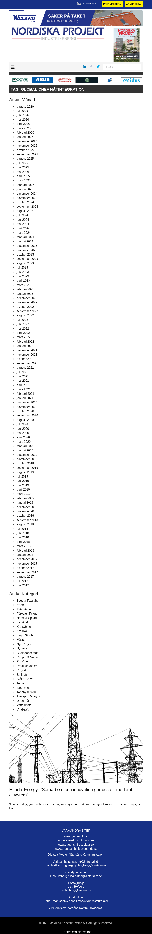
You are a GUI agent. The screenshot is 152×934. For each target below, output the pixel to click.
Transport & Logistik (30, 696)
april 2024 (23, 228)
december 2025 (27, 141)
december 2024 (27, 193)
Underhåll (23, 700)
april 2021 (23, 385)
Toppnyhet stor (26, 692)
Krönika (22, 631)
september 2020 (27, 415)
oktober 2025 (25, 150)
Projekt (21, 670)
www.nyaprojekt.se (76, 836)
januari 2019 (25, 502)
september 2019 (27, 467)
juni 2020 (23, 428)
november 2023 (27, 250)
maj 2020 (23, 433)
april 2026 (23, 123)
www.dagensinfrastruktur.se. (76, 844)
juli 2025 (22, 163)
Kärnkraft (23, 622)
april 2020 (23, 437)
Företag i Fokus (27, 613)
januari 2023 (25, 293)
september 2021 (27, 363)
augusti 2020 (25, 420)
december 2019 (27, 454)
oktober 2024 (25, 202)
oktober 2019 (25, 463)
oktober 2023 (25, 254)
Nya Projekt (24, 644)
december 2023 (27, 245)
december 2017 (27, 559)
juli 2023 (22, 267)
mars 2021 (24, 389)
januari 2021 (25, 398)
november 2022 (27, 302)
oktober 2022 (25, 306)
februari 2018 (25, 550)
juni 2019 (23, 480)
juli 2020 (22, 424)
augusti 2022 (25, 315)
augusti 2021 (25, 367)
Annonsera (133, 4)
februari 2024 (25, 237)
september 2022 (27, 311)
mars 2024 (24, 232)
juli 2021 (22, 372)
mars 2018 (24, 546)
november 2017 (27, 563)
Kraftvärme (24, 626)
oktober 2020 (25, 411)
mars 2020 (24, 441)
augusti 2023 (25, 263)
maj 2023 (23, 276)
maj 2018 (23, 537)
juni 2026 (23, 115)
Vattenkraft (24, 705)
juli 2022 (22, 319)
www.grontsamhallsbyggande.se (76, 848)
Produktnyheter (27, 666)
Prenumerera (112, 4)
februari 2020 (25, 446)
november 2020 (27, 406)
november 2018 (27, 511)
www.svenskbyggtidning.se (76, 840)
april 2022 (23, 332)
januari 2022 (25, 345)
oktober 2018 (25, 515)
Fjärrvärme (24, 609)
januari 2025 (25, 189)
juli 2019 (22, 476)
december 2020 (27, 402)
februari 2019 (25, 498)
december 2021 (27, 350)
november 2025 (27, 145)
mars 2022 (24, 337)
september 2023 (27, 258)
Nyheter (22, 648)
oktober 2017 (25, 567)
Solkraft (22, 674)
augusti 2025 (25, 158)
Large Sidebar (26, 635)
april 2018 (23, 541)
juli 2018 (22, 528)
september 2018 (27, 520)
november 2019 (27, 459)
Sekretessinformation (77, 931)
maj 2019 (23, 485)
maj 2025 (23, 171)
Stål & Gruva (25, 679)
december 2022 (27, 298)
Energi (21, 604)
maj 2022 (23, 328)
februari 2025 (25, 184)
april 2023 (23, 280)
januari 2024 (25, 241)
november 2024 (27, 197)
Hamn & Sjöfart (27, 618)
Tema (20, 683)
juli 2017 (22, 580)
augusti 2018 (25, 524)
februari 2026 (25, 132)
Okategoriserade (28, 652)
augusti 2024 (25, 211)
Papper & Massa (28, 657)
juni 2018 (23, 533)
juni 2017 (23, 585)
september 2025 (27, 154)
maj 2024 (23, 224)
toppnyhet (23, 687)
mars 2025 (24, 180)
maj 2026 (23, 119)
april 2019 (23, 489)
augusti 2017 (25, 576)
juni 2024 (23, 219)
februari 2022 (25, 341)
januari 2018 (25, 554)
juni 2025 (23, 167)
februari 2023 (25, 289)
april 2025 (23, 176)
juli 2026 (22, 110)
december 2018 (27, 507)
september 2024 (27, 206)
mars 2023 (24, 285)
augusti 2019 (25, 472)
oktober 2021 (25, 358)
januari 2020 (25, 450)
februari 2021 (25, 393)
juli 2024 (22, 215)
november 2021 (27, 354)
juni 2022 (23, 324)
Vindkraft (22, 709)
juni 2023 (23, 272)
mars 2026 (24, 128)
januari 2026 (25, 136)
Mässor (21, 639)
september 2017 (27, 572)
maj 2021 (23, 380)
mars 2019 (24, 493)
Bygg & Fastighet (28, 600)
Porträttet (23, 661)
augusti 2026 (25, 106)
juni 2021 (23, 376)
